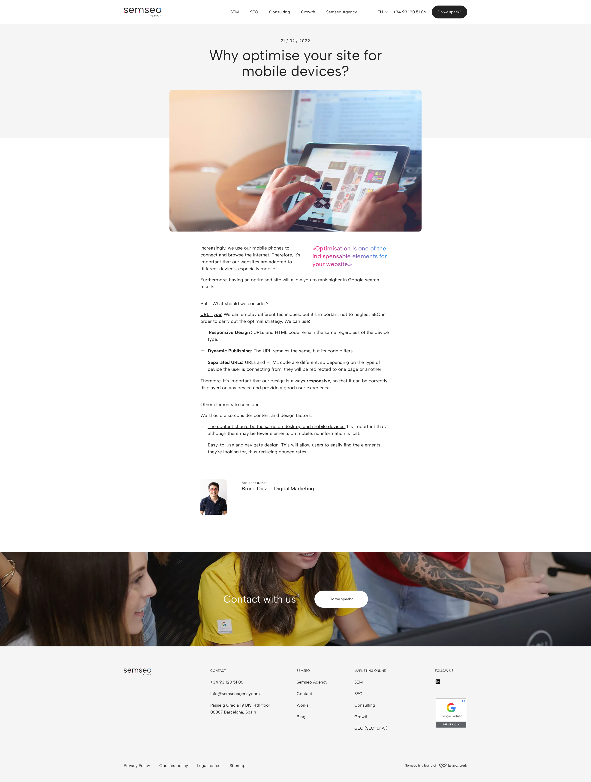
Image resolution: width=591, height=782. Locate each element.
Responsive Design (229, 332)
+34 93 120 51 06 (409, 12)
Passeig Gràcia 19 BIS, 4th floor (240, 705)
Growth (308, 12)
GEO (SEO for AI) (370, 728)
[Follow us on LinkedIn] (438, 682)
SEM (234, 12)
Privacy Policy (137, 765)
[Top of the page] (22, 771)
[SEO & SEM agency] (142, 12)
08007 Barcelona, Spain (233, 712)
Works (302, 705)
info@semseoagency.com (235, 693)
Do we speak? (449, 12)
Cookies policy (173, 765)
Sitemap (237, 765)
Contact (304, 693)
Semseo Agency (341, 12)
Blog (301, 716)
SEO (254, 12)
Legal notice (208, 765)
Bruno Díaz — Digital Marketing (278, 488)
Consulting (279, 12)
